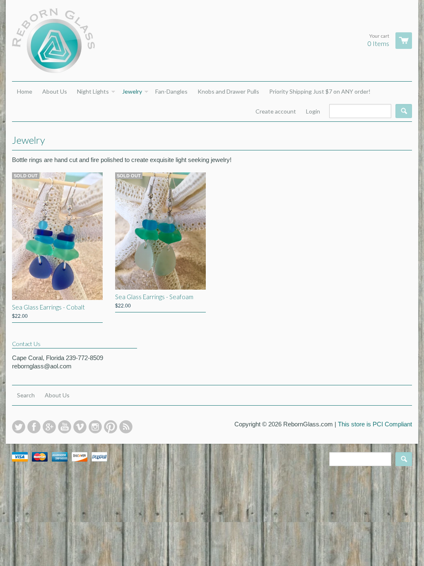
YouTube (64, 426)
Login (313, 111)
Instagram (95, 426)
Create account (275, 111)
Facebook (34, 426)
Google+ (49, 426)
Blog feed (125, 426)
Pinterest (110, 426)
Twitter (18, 426)
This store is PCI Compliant (375, 424)
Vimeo (80, 426)
